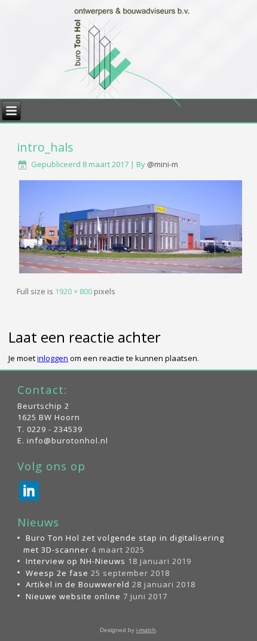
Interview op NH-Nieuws (76, 561)
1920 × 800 (73, 291)
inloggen (52, 358)
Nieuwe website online (73, 596)
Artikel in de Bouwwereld (78, 584)
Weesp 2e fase (57, 573)
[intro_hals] (130, 272)
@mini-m (162, 164)
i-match (146, 630)
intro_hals (45, 147)
